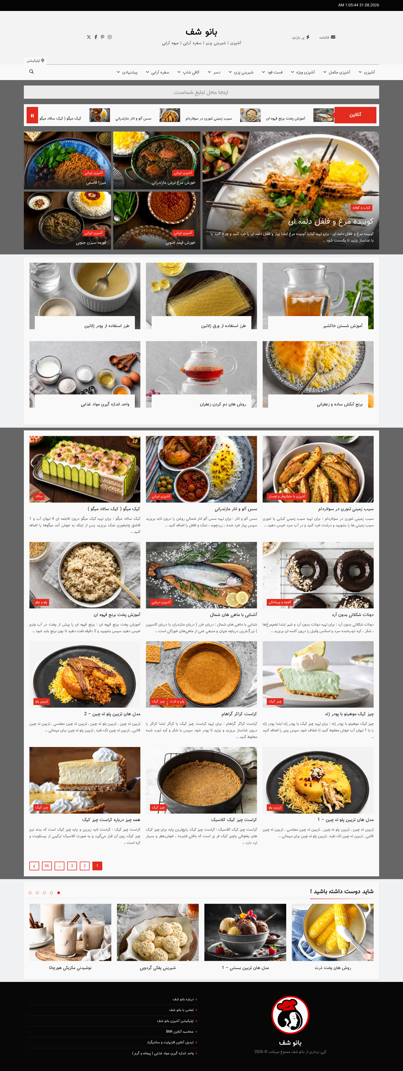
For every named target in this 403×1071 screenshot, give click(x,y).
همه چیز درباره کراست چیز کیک (111, 819)
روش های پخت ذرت (333, 968)
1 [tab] (58, 892)
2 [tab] (51, 892)
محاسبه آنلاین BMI (180, 1032)
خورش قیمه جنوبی (180, 242)
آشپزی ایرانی (183, 173)
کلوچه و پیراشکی (280, 602)
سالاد (38, 496)
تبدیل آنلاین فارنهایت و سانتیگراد (170, 1042)
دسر (216, 72)
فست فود (275, 72)
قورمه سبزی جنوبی (91, 242)
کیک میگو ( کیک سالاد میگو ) (144, 118)
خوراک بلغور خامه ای (340, 221)
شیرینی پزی (244, 72)
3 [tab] (44, 892)
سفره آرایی (160, 72)
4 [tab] (37, 892)
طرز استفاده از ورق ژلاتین (223, 326)
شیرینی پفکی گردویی (158, 968)
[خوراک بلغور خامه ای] (291, 190)
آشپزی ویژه (305, 72)
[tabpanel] (332, 939)
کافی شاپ (191, 72)
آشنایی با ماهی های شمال (233, 614)
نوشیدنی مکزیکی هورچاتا (70, 968)
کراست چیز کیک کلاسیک (234, 819)
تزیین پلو (41, 701)
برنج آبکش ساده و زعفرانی (340, 404)
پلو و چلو (41, 602)
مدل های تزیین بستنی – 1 (245, 968)
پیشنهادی (130, 72)
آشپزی (369, 72)
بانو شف (201, 32)
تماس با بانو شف (181, 1010)
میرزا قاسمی (96, 182)
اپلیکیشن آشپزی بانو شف (175, 1021)
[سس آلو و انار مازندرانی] (185, 115)
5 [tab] (30, 892)
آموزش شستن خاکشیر (343, 326)
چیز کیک (275, 701)
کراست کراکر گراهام (239, 714)
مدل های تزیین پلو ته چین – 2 (112, 714)
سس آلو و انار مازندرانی (219, 118)
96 (47, 866)
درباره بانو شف (183, 999)
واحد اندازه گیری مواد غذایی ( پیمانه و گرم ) (163, 1053)
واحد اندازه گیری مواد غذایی (105, 404)
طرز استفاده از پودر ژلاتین (106, 326)
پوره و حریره (362, 208)
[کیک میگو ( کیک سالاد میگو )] (106, 115)
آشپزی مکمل (339, 72)
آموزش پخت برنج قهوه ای (117, 614)
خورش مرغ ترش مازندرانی (173, 182)
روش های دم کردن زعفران (223, 404)
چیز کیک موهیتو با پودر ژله (349, 714)
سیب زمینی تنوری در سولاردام (294, 118)
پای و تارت (177, 701)
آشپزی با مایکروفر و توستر (287, 496)
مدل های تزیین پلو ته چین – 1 (345, 819)
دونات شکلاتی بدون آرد (70, 118)
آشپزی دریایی (161, 602)
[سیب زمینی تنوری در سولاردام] (255, 115)
